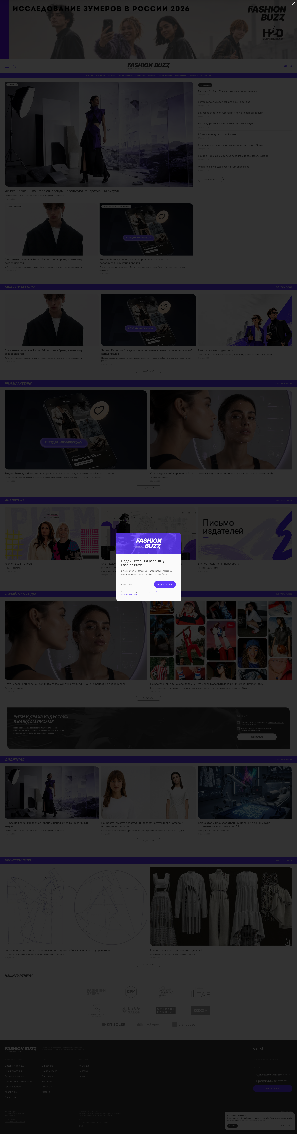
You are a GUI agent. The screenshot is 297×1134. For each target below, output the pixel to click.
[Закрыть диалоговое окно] (293, 3)
